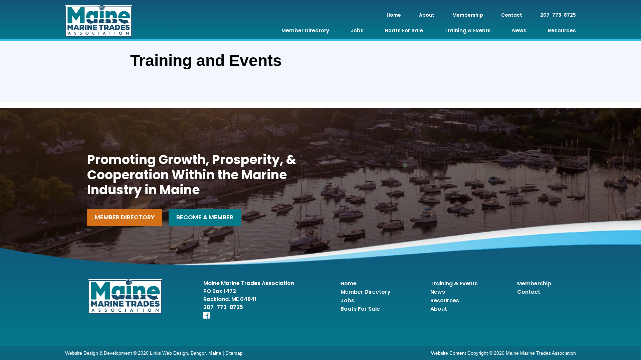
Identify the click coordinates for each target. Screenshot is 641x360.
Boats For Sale (404, 30)
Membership (467, 15)
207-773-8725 (558, 15)
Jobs (357, 30)
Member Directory (305, 30)
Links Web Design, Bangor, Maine (186, 353)
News (519, 30)
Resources (562, 30)
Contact (511, 15)
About (426, 15)
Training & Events (467, 30)
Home (394, 15)
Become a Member (204, 217)
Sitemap (234, 353)
